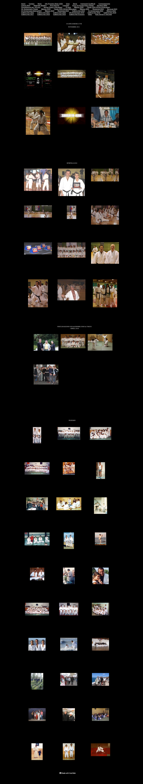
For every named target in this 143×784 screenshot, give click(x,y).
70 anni (68, 7)
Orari (68, 4)
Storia (75, 4)
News (40, 4)
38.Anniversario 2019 (76, 13)
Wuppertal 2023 (63, 11)
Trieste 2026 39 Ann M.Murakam (98, 7)
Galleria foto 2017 (27, 14)
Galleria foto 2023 (78, 11)
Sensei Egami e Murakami (53, 7)
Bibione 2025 (45, 9)
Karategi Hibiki (102, 5)
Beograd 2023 (112, 9)
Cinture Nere (25, 5)
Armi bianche (54, 5)
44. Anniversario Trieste (29, 9)
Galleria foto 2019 (94, 13)
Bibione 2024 (84, 9)
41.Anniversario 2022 (95, 11)
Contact (31, 4)
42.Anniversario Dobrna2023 (31, 11)
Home (23, 4)
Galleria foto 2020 (59, 13)
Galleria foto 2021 (43, 13)
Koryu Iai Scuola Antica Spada (83, 5)
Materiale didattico (40, 5)
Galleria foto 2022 (27, 13)
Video (90, 14)
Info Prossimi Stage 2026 (54, 4)
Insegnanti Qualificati (87, 4)
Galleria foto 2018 (110, 13)
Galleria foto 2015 (59, 14)
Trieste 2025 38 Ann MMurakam (65, 9)
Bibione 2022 (111, 11)
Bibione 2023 (49, 11)
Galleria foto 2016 (43, 14)
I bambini (66, 5)
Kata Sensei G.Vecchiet (103, 14)
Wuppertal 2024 (98, 9)
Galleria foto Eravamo (77, 14)
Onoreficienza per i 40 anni (30, 7)
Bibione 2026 (78, 7)
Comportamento (104, 4)
